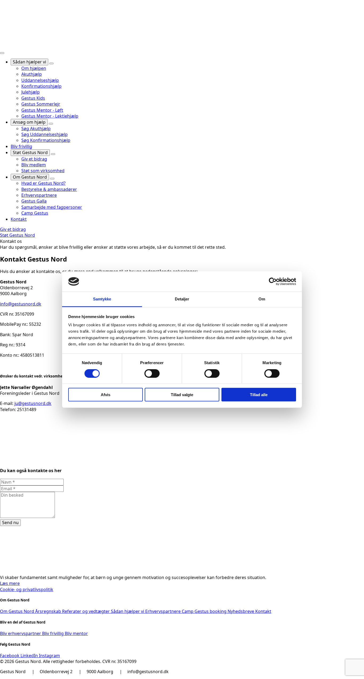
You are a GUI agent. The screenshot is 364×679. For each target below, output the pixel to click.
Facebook (10, 655)
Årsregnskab (48, 611)
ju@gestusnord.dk (32, 403)
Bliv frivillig (21, 146)
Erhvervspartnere (163, 611)
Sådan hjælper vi (29, 62)
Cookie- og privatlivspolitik (26, 589)
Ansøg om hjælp (29, 122)
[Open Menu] (2, 53)
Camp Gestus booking (205, 611)
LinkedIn (30, 655)
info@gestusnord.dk (20, 304)
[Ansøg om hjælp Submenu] (51, 123)
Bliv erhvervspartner (21, 633)
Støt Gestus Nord (30, 152)
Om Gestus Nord (30, 177)
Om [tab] (261, 299)
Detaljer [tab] (182, 299)
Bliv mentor (76, 633)
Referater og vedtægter (86, 611)
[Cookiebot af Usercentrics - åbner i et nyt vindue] (272, 282)
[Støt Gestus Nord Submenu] (53, 154)
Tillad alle (259, 394)
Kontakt (19, 219)
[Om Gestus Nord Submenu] (52, 178)
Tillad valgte (182, 394)
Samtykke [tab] (102, 299)
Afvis (105, 394)
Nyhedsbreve (241, 611)
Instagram (49, 655)
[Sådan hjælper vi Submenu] (51, 63)
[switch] (152, 373)
